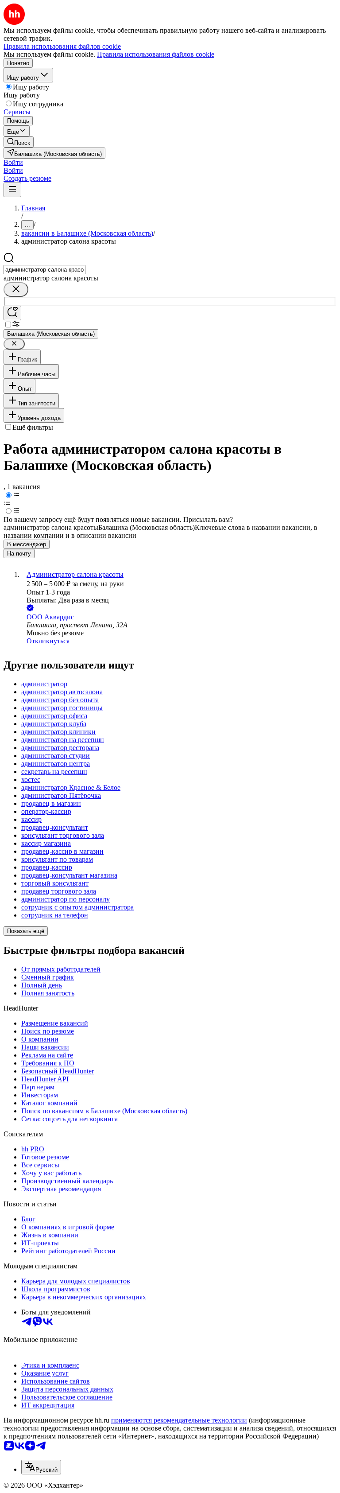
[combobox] (44, 269)
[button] (13, 162)
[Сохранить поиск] (12, 313)
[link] (19, 142)
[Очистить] (16, 289)
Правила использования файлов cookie (155, 54)
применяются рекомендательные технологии (179, 1420)
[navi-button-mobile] (12, 190)
